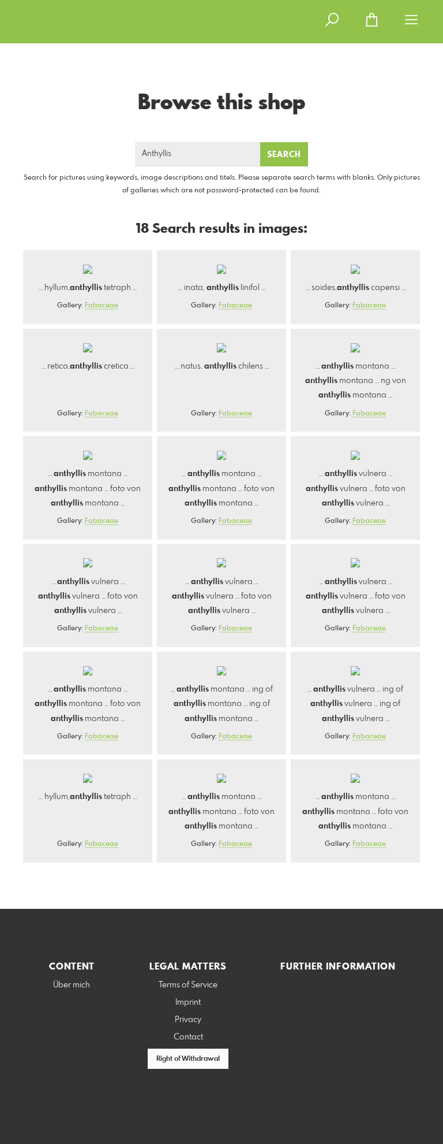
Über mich (71, 985)
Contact (188, 1037)
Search (284, 155)
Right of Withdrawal (188, 1059)
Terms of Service (188, 985)
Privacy (188, 1020)
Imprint (188, 1002)
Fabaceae (101, 305)
